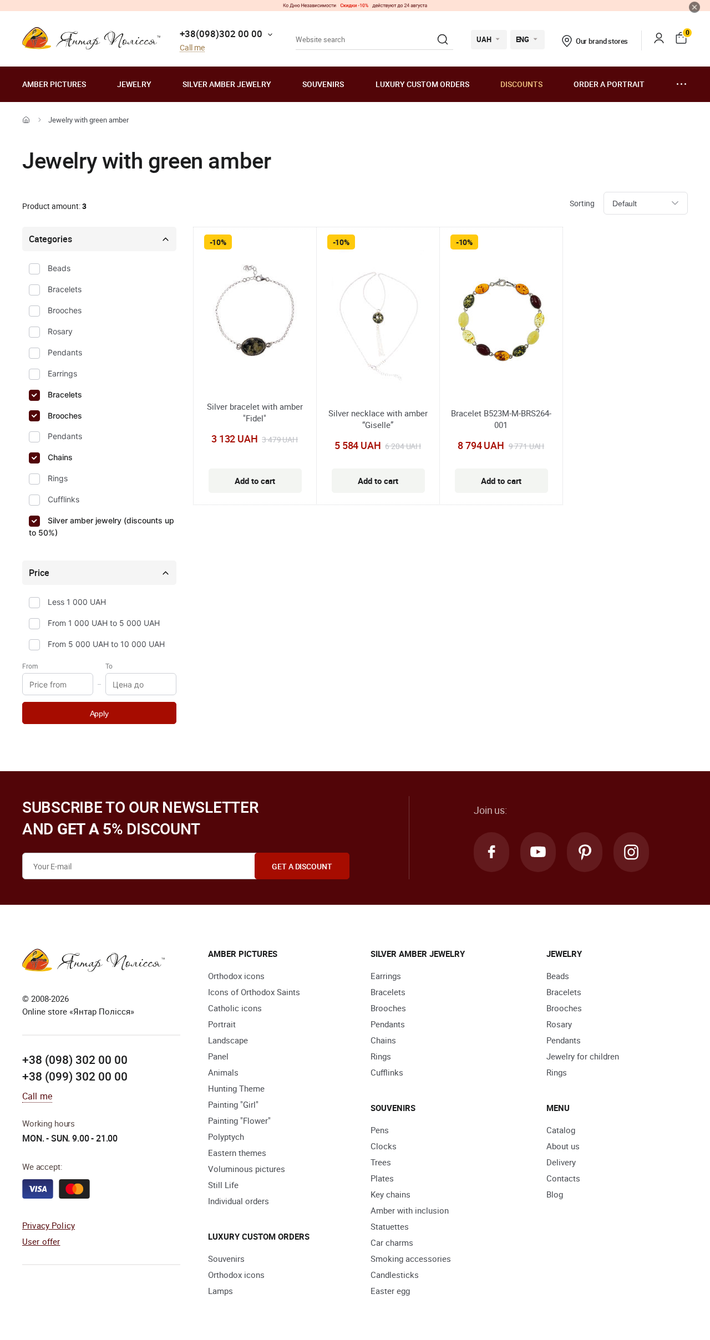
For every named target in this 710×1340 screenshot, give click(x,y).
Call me (192, 48)
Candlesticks (395, 1274)
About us (563, 1146)
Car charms (392, 1242)
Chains (60, 457)
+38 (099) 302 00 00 (75, 1076)
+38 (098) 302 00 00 (75, 1059)
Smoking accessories (411, 1258)
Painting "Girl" (233, 1104)
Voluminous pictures (246, 1168)
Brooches (65, 310)
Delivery (561, 1162)
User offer (41, 1241)
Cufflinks (63, 499)
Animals (223, 1072)
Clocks (384, 1146)
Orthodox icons (236, 975)
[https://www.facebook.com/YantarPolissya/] (491, 852)
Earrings (62, 373)
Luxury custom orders (422, 84)
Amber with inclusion (410, 1210)
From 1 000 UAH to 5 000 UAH (104, 623)
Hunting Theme (236, 1088)
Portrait (222, 1024)
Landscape (228, 1040)
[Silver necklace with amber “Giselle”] (378, 321)
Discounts (521, 84)
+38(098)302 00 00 (221, 33)
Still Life (223, 1184)
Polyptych (226, 1136)
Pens (380, 1129)
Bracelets (65, 289)
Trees (381, 1162)
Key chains (390, 1194)
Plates (382, 1178)
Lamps (220, 1290)
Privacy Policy (48, 1225)
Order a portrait (609, 84)
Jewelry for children (582, 1056)
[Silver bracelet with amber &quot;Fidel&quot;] (255, 316)
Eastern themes (237, 1152)
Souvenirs (323, 84)
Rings (58, 478)
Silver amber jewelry (226, 84)
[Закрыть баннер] (694, 7)
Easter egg (390, 1290)
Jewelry (134, 84)
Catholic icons (235, 1007)
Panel (218, 1056)
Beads (59, 268)
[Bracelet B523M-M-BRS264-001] (501, 321)
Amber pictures (54, 84)
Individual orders (238, 1200)
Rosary (60, 331)
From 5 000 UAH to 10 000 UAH (106, 644)
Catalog (560, 1129)
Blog (554, 1194)
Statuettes (390, 1226)
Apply (99, 713)
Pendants (65, 352)
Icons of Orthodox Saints (254, 991)
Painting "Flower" (239, 1120)
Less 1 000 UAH (77, 602)
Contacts (563, 1178)
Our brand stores (602, 41)
